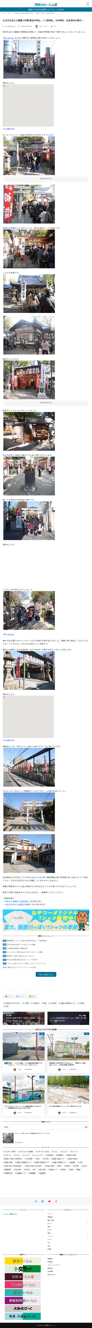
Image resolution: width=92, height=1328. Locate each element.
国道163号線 (71, 1155)
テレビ (17, 1155)
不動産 (49, 1249)
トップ (49, 1214)
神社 (7, 1006)
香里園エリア (21, 1173)
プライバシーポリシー (54, 1265)
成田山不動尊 (8, 228)
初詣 (44, 1003)
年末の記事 (7, 455)
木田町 (81, 1003)
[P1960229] (29, 853)
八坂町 (26, 1003)
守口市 (46, 1159)
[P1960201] (29, 204)
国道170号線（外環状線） (13, 1159)
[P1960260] (29, 610)
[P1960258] (29, 520)
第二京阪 (43, 1169)
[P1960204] (29, 248)
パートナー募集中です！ (10, 1214)
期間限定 (8, 1169)
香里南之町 (8, 1173)
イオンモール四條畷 (26, 1151)
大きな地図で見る (8, 129)
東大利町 (18, 1169)
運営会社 (50, 1268)
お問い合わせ (51, 1275)
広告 (48, 1246)
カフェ (55, 1151)
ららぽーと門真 (10, 1151)
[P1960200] (29, 155)
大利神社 (53, 1003)
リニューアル (38, 1155)
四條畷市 (60, 1155)
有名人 (85, 1166)
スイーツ (75, 1151)
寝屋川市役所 (73, 1159)
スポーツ (8, 1155)
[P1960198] (29, 58)
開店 (78, 1169)
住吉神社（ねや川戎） (12, 1003)
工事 (80, 1162)
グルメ (49, 1223)
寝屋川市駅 (8, 1162)
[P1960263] (9, 37)
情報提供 (50, 1217)
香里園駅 (33, 1173)
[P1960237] (29, 767)
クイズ (49, 1239)
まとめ (49, 1230)
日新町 (68, 1166)
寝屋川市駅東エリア (42, 1162)
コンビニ (65, 1151)
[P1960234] (29, 670)
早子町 (76, 1166)
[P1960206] (29, 293)
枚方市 (27, 1169)
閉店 (71, 1169)
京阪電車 (50, 1155)
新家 (59, 1166)
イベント (50, 1236)
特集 (48, 1227)
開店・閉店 (50, 1220)
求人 (48, 1243)
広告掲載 (50, 1271)
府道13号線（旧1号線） (34, 1166)
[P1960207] (29, 431)
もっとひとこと (46, 974)
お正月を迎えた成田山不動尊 (17, 904)
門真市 (63, 1169)
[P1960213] (29, 334)
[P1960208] (29, 475)
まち (55, 26)
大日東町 (30, 1159)
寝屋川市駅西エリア (59, 1162)
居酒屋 (73, 1162)
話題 (48, 1233)
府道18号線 (50, 1166)
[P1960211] (29, 379)
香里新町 (43, 1173)
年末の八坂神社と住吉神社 (16, 901)
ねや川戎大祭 (39, 877)
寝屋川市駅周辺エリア (67, 1003)
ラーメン (27, 1155)
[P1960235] (29, 811)
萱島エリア (53, 1169)
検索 (86, 1127)
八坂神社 (36, 1003)
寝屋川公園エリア (58, 1159)
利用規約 (50, 1262)
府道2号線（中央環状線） (13, 1166)
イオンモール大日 (43, 1151)
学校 (38, 1159)
